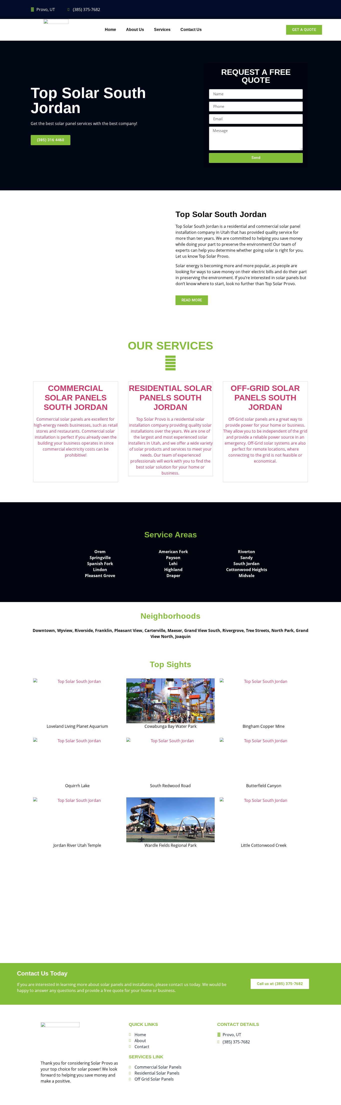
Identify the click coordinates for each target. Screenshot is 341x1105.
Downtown (44, 630)
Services (162, 29)
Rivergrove (233, 630)
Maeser (175, 630)
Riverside (84, 630)
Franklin (103, 630)
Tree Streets (257, 630)
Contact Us (191, 29)
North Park (282, 630)
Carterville (155, 630)
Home (110, 29)
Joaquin (183, 636)
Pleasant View (128, 630)
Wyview (64, 630)
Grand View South (202, 630)
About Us (135, 29)
